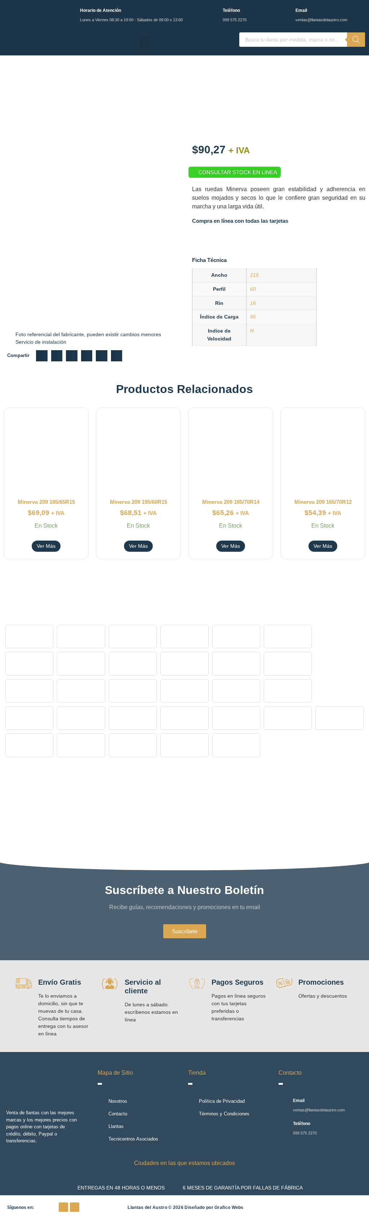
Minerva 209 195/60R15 (138, 502)
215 (254, 275)
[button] (144, 42)
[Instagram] (74, 1207)
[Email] (285, 11)
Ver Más (46, 546)
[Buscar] (356, 39)
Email (301, 10)
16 (253, 303)
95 (253, 317)
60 (253, 289)
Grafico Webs (229, 1207)
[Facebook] (63, 1207)
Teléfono (231, 10)
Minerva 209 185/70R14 (230, 502)
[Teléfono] (212, 11)
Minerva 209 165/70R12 (323, 502)
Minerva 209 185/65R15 (46, 502)
